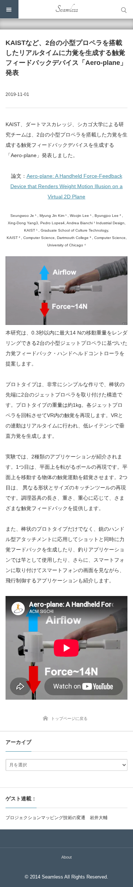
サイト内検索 (124, 9)
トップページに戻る (69, 718)
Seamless (66, 9)
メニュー (9, 9)
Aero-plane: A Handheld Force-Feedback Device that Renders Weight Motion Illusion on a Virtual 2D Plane (66, 186)
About (66, 857)
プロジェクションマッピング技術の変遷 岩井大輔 (57, 817)
